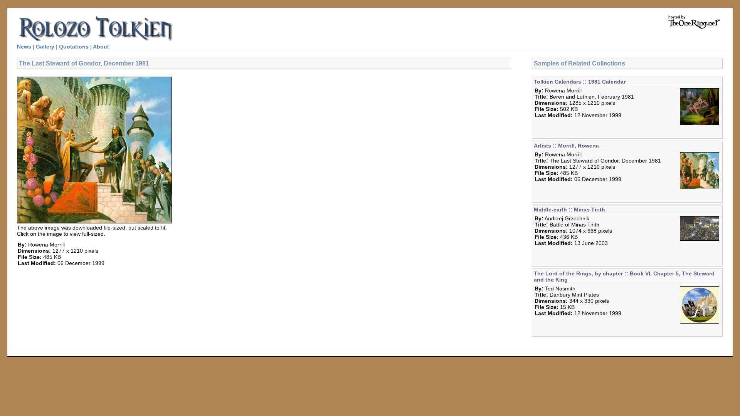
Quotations (74, 47)
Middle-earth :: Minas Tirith (569, 209)
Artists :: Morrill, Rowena (566, 146)
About (101, 47)
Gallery (45, 47)
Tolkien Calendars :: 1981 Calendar (580, 82)
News (24, 47)
